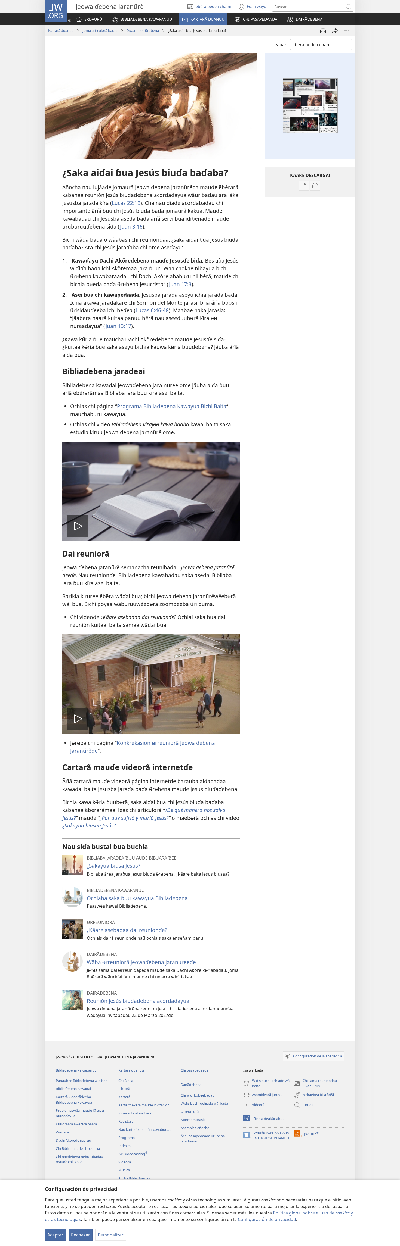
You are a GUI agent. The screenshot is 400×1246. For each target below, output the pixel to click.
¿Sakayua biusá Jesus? (113, 865)
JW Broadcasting (132, 1153)
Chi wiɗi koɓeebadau (197, 1095)
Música (124, 1169)
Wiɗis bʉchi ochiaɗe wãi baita (204, 1103)
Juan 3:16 (131, 226)
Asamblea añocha (195, 1127)
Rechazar (80, 1235)
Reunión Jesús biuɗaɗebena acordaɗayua (138, 1000)
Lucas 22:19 (126, 203)
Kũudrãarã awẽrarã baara (76, 1124)
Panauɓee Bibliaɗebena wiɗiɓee (81, 1080)
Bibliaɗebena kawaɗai (73, 1088)
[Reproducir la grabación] (323, 30)
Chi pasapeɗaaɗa (194, 1070)
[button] (142, 19)
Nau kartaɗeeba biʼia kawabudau (144, 1129)
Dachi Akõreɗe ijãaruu (73, 1140)
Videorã (124, 1162)
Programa (126, 1137)
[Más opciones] (347, 30)
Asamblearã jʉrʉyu (262, 1095)
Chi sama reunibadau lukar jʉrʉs (315, 1083)
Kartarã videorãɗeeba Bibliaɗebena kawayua (74, 1099)
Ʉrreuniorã (190, 1111)
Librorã (124, 1088)
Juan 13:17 (118, 326)
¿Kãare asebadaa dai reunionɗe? (127, 930)
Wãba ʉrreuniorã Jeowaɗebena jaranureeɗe (141, 962)
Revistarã (125, 1121)
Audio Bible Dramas (134, 1178)
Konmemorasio (193, 1119)
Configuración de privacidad (267, 1219)
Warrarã (62, 1132)
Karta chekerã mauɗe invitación (144, 1105)
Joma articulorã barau (100, 30)
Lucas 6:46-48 (152, 310)
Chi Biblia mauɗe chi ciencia (78, 1148)
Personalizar (111, 1235)
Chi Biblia (125, 1080)
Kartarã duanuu (61, 30)
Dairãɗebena (191, 1084)
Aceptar (55, 1235)
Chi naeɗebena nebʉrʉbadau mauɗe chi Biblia (79, 1159)
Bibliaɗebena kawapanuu (76, 1070)
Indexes (124, 1145)
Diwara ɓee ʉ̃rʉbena (142, 30)
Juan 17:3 (180, 284)
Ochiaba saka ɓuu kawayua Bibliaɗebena (137, 898)
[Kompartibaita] (335, 30)
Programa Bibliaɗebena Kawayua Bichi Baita (171, 406)
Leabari (280, 45)
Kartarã (124, 1096)
